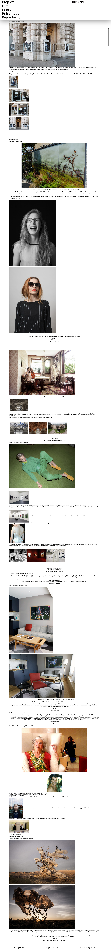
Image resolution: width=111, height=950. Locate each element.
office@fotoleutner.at (86, 14)
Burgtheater (12, 71)
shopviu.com (55, 339)
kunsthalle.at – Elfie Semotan (54, 569)
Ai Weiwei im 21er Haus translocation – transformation (21, 573)
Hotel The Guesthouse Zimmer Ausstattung (18, 585)
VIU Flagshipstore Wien (14, 198)
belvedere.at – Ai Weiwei (54, 583)
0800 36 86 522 (90, 948)
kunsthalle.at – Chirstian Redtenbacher (54, 568)
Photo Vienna (12, 344)
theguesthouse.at (54, 708)
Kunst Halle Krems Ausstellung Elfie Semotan (19, 442)
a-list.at (54, 338)
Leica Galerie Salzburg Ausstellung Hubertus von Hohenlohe (22, 726)
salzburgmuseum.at (54, 721)
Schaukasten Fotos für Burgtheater (17, 21)
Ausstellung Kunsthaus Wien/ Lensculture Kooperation (21, 838)
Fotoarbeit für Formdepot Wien (16, 141)
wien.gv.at (55, 938)
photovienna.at (55, 438)
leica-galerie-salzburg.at (15, 834)
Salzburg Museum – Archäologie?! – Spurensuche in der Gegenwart (24, 712)
